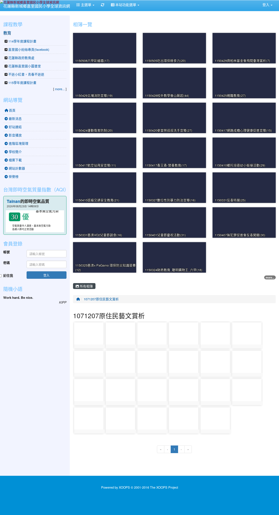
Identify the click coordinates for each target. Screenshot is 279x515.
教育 (7, 33)
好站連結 (15, 126)
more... (270, 277)
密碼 (6, 263)
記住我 (8, 276)
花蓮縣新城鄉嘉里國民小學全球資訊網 (36, 6)
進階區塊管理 (18, 143)
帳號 (6, 252)
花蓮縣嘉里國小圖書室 (24, 66)
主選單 (86, 4)
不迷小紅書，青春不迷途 (26, 74)
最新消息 (15, 118)
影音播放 (15, 135)
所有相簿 (86, 286)
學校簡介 (15, 151)
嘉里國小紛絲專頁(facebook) (28, 49)
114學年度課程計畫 (22, 41)
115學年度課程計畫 (22, 82)
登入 (46, 275)
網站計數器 (16, 168)
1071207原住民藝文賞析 (101, 299)
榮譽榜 (13, 176)
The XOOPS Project (164, 487)
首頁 (11, 110)
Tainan (13, 201)
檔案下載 (15, 160)
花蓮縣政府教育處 (21, 57)
